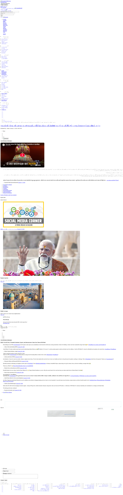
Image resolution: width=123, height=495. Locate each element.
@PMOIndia (81, 375)
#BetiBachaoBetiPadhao (41, 363)
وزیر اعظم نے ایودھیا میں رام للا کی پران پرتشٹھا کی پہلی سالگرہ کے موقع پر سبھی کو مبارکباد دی (50, 125)
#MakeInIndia (49, 354)
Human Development (7, 192)
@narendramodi (16, 344)
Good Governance (7, 191)
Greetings (5, 185)
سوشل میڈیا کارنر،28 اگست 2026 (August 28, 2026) (12, 229)
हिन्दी (4, 21)
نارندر (4, 5)
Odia (4, 32)
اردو (4, 33)
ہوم (4, 119)
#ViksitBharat (91, 344)
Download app (4, 2)
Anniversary (5, 189)
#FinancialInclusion (101, 380)
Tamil (4, 27)
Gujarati (4, 20)
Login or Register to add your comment (8, 195)
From (2, 13)
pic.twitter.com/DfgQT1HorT (113, 180)
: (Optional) (7, 473)
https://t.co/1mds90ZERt (28, 365)
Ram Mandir (5, 187)
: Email (5, 471)
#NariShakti (30, 363)
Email (5, 468)
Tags (4, 184)
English (4, 19)
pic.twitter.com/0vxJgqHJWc (90, 375)
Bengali (4, 22)
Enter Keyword (4, 11)
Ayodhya (5, 188)
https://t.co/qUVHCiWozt (8, 381)
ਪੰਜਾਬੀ (4, 34)
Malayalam (5, 25)
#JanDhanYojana (93, 380)
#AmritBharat (107, 349)
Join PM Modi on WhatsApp (6, 140)
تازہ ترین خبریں (7, 121)
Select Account (6, 434)
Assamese (5, 29)
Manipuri (5, 30)
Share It (2, 407)
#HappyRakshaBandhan (18, 365)
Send (6, 480)
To (1, 14)
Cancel (2, 480)
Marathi (4, 28)
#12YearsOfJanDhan (74, 375)
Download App (6, 323)
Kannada (5, 23)
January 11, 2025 (21, 182)
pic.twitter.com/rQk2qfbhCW (100, 344)
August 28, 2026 (21, 346)
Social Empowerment (7, 190)
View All (2, 281)
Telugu (4, 26)
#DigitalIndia (88, 359)
